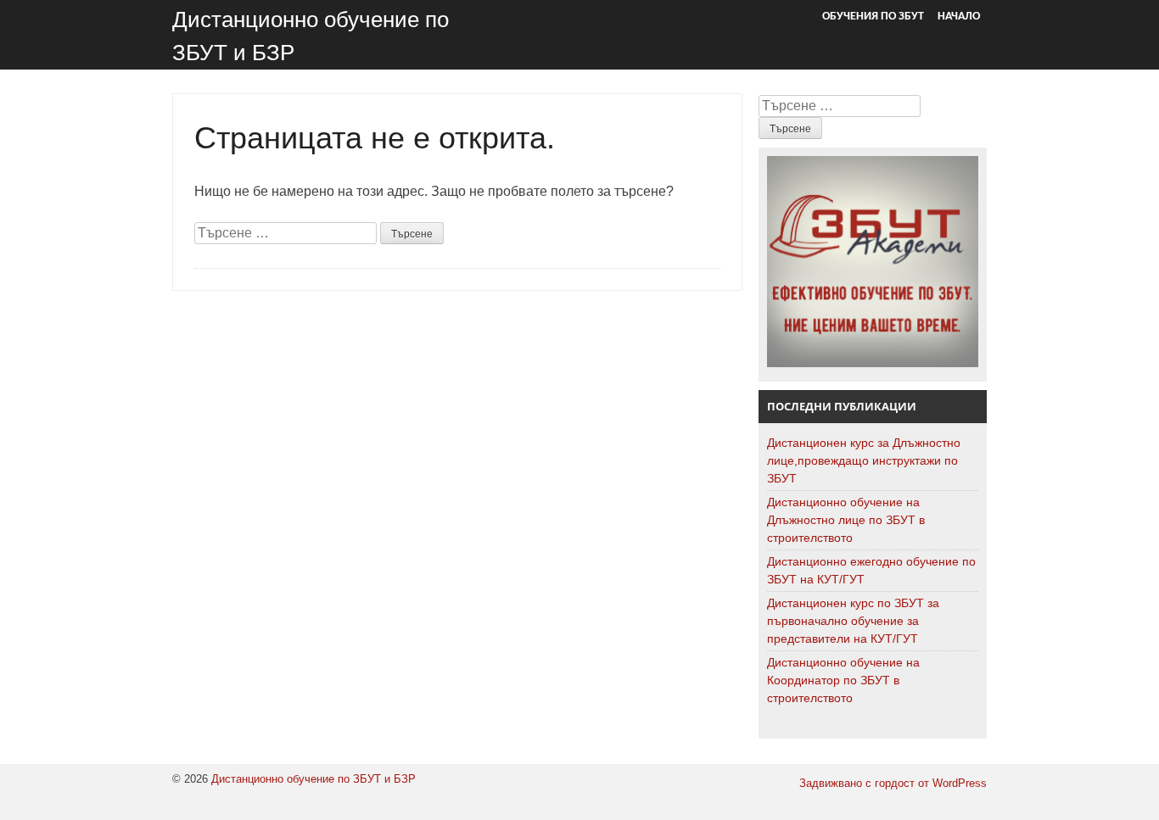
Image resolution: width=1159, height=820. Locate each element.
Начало (959, 16)
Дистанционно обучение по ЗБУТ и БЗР (313, 779)
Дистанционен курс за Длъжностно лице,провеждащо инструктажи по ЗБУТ (863, 460)
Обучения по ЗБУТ (873, 16)
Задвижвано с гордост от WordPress (893, 783)
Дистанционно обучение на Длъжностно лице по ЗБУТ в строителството (846, 519)
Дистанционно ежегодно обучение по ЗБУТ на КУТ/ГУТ (871, 570)
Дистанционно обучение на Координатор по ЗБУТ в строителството (843, 680)
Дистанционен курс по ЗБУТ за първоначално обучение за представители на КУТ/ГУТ (853, 620)
